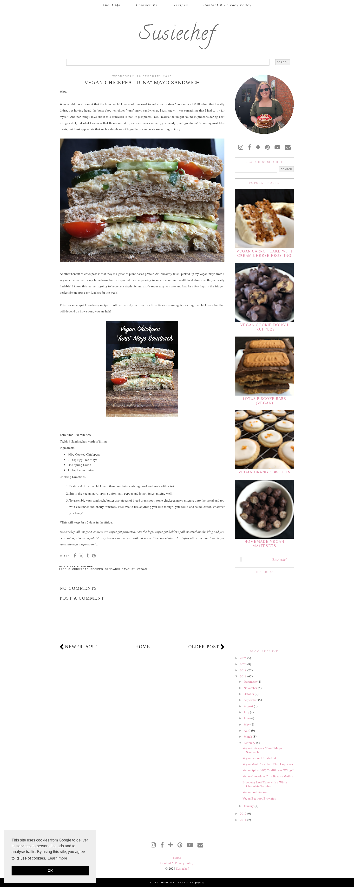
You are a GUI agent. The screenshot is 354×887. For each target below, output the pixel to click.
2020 (243, 664)
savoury (128, 569)
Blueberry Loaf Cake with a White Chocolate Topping (265, 784)
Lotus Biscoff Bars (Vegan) (264, 401)
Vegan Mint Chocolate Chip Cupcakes (268, 764)
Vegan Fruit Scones (255, 792)
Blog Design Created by (177, 882)
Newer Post (81, 646)
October (249, 694)
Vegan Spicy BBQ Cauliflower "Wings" (268, 770)
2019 (243, 670)
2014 (243, 820)
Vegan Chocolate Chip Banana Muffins (268, 776)
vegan (142, 569)
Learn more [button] (57, 858)
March (248, 736)
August (249, 706)
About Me (112, 5)
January (249, 806)
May (247, 724)
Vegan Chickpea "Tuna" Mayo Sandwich (262, 750)
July (247, 712)
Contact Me (147, 5)
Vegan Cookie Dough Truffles (264, 327)
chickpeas (80, 569)
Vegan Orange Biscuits (264, 472)
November (251, 688)
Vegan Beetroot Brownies (259, 798)
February (250, 743)
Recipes (180, 5)
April (247, 730)
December (250, 681)
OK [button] (50, 871)
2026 (243, 658)
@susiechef (279, 559)
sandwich (112, 569)
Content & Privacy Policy (227, 5)
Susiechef (177, 35)
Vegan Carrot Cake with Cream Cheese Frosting (264, 253)
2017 (243, 813)
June (247, 718)
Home (142, 646)
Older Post (203, 646)
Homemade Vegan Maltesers (264, 543)
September (251, 700)
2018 (243, 676)
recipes (97, 569)
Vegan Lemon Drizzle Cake (260, 758)
